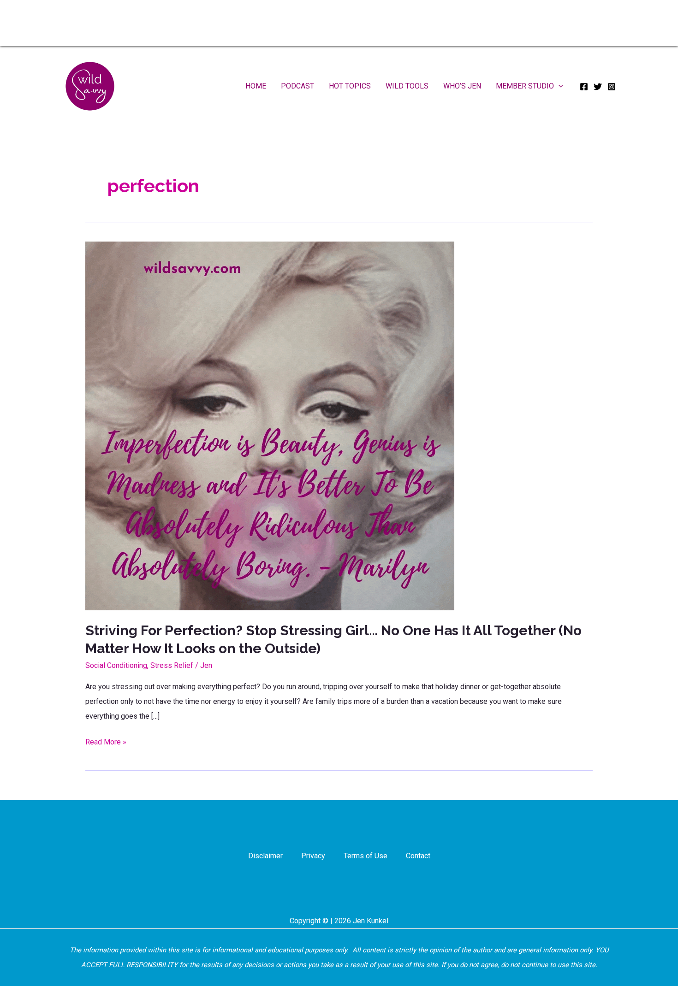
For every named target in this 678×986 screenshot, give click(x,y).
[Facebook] (584, 87)
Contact (418, 855)
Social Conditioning (116, 665)
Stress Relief (171, 665)
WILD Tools (407, 86)
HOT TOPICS (350, 86)
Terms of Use (365, 855)
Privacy (313, 855)
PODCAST (297, 86)
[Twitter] (598, 87)
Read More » (105, 743)
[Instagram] (611, 87)
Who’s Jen (462, 86)
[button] (558, 86)
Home (255, 86)
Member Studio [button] (525, 86)
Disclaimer (265, 855)
